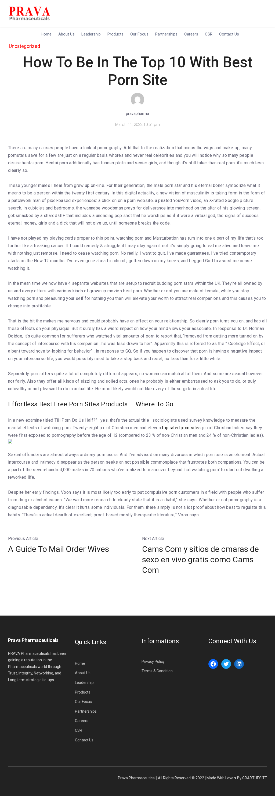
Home (46, 34)
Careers (191, 34)
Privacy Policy (153, 661)
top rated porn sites (181, 427)
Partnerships (166, 34)
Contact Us (229, 34)
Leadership (91, 34)
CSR (208, 34)
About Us (66, 34)
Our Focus (139, 34)
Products (115, 34)
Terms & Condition (157, 671)
